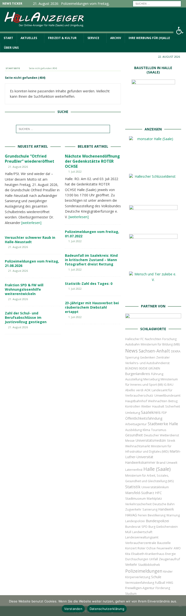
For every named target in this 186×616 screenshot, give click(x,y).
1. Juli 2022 (75, 171)
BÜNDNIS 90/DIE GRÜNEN (142, 368)
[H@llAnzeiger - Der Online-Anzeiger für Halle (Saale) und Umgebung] (93, 30)
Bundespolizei (157, 520)
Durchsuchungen (136, 559)
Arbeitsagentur (136, 424)
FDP (164, 413)
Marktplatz (154, 498)
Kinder (168, 571)
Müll (128, 532)
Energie (170, 554)
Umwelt (171, 463)
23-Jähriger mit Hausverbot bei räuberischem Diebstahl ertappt (92, 307)
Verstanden (73, 609)
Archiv (115, 38)
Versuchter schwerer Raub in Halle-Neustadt (30, 239)
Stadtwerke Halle (163, 423)
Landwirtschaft (142, 532)
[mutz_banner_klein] (153, 318)
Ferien (142, 515)
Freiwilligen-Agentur (140, 588)
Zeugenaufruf (169, 559)
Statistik (132, 486)
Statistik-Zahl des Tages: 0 (88, 283)
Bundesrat (132, 526)
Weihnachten (157, 401)
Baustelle (164, 543)
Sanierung (149, 509)
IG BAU (168, 385)
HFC (158, 492)
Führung (157, 374)
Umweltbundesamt (167, 395)
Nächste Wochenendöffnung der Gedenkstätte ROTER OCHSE (92, 161)
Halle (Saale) (156, 469)
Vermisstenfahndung (139, 583)
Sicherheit (172, 406)
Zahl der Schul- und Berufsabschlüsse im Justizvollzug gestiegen (25, 317)
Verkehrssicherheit (138, 504)
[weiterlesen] (31, 222)
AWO (177, 548)
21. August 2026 (18, 166)
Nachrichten (153, 339)
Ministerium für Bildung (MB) (160, 344)
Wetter (146, 406)
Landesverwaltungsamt (141, 537)
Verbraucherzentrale (140, 543)
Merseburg (151, 379)
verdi (139, 390)
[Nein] (180, 605)
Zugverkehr (133, 509)
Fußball (160, 583)
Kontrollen (132, 406)
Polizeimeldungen (143, 571)
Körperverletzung (137, 577)
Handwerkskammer (140, 462)
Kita (127, 554)
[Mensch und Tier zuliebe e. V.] (153, 296)
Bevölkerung (156, 515)
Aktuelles (29, 38)
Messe (130, 441)
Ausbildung (133, 430)
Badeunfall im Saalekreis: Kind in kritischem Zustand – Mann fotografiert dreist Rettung (91, 259)
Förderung (162, 588)
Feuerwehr (165, 548)
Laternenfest (133, 470)
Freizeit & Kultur (62, 38)
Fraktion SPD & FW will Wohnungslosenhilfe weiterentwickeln (24, 289)
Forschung (169, 339)
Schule (156, 577)
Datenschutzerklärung (107, 609)
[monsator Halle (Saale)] (153, 166)
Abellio (130, 390)
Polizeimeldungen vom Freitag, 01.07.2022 (92, 233)
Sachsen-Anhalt (154, 351)
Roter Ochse (147, 548)
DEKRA (175, 351)
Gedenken (147, 357)
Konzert (131, 548)
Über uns (11, 48)
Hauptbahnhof (136, 401)
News (131, 350)
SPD (144, 527)
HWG (169, 583)
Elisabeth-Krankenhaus (147, 554)
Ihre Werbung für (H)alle (149, 38)
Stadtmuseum (135, 498)
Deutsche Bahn (164, 504)
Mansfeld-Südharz (139, 492)
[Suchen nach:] (157, 3)
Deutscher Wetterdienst (161, 435)
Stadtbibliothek (149, 565)
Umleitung (132, 412)
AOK (147, 390)
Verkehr (131, 564)
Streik (171, 441)
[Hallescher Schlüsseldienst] (153, 197)
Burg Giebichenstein (163, 527)
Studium (131, 594)
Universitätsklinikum (155, 487)
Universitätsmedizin (151, 440)
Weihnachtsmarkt (137, 446)
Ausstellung (133, 379)
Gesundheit (134, 435)
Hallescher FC (134, 339)
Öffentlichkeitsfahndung (143, 418)
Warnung (173, 515)
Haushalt (158, 406)
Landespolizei (135, 521)
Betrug (173, 401)
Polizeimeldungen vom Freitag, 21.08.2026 (32, 263)
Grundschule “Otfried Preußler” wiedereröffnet (29, 158)
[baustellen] (153, 118)
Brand (160, 462)
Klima (146, 430)
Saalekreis (151, 412)
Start (8, 38)
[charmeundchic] (153, 226)
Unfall (153, 559)
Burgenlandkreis (137, 373)
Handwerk (166, 509)
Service (93, 38)
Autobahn (132, 344)
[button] (179, 30)
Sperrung (132, 357)
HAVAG (131, 514)
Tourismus (158, 430)
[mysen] (153, 264)
